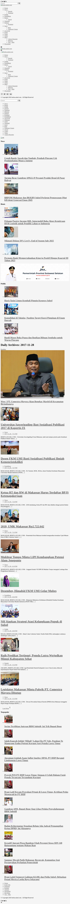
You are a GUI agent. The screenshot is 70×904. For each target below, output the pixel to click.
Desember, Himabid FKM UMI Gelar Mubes (29, 590)
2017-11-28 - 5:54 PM (10, 665)
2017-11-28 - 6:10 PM (10, 566)
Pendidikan (7, 16)
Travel (10, 19)
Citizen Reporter (13, 39)
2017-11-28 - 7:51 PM (10, 434)
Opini (6, 34)
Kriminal (10, 24)
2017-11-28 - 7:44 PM (10, 502)
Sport (5, 26)
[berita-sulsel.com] (6, 5)
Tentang (6, 890)
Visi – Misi (11, 42)
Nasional (10, 13)
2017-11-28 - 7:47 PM (10, 468)
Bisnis (6, 18)
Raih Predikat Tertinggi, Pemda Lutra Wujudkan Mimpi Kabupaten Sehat (32, 657)
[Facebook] (1, 1)
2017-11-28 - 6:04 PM (10, 597)
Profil (6, 32)
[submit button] (19, 3)
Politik (6, 14)
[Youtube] (4, 1)
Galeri (6, 131)
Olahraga (7, 120)
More (5, 37)
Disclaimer (7, 44)
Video (6, 36)
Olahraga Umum (13, 29)
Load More (6, 708)
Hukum (6, 23)
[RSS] (6, 1)
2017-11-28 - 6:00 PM (10, 631)
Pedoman (7, 886)
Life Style (7, 31)
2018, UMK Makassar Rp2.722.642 (22, 526)
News (6, 10)
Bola (9, 27)
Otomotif (7, 21)
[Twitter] (2, 1)
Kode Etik (7, 885)
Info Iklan (7, 893)
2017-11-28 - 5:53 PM (10, 698)
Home (6, 8)
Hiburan (10, 40)
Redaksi (6, 888)
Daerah (10, 11)
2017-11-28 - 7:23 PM (10, 532)
